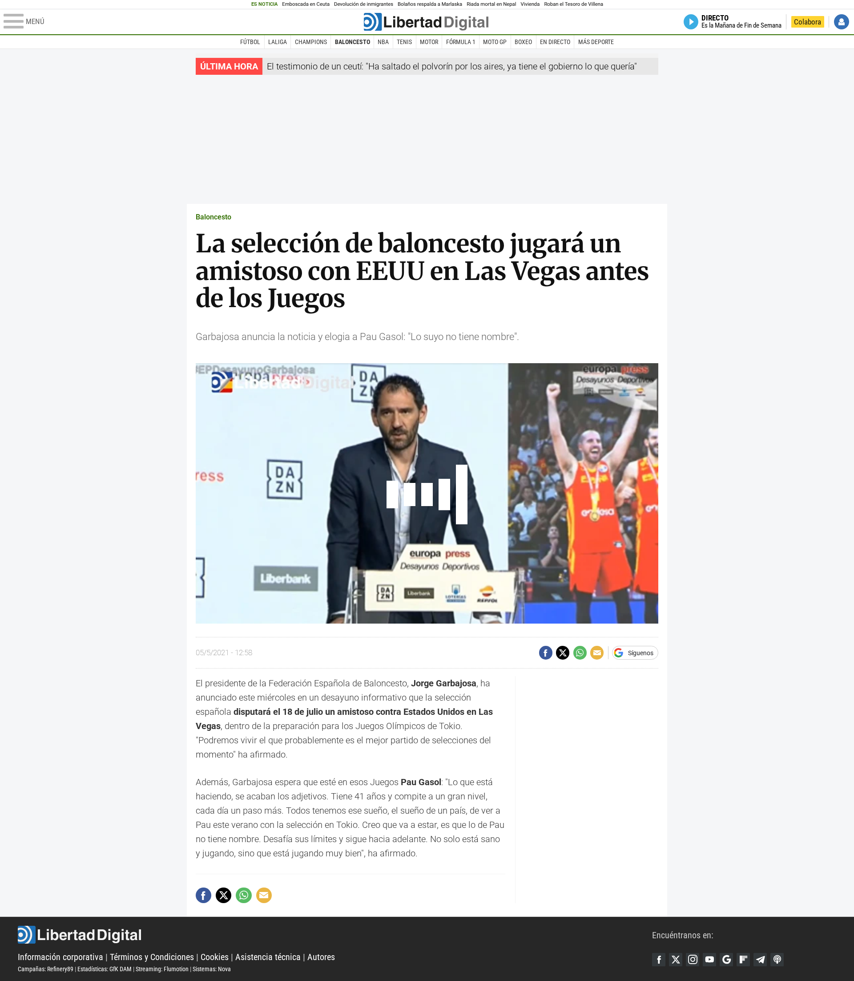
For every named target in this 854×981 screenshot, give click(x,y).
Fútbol (250, 41)
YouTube (709, 959)
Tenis (404, 41)
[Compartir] (545, 652)
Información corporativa (60, 957)
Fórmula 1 (460, 41)
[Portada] (426, 22)
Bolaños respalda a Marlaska (430, 4)
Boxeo (523, 41)
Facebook (658, 959)
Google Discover (726, 959)
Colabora (807, 21)
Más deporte (596, 41)
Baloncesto (352, 41)
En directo (555, 41)
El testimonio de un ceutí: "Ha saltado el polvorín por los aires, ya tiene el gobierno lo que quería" (452, 66)
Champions (311, 41)
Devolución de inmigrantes (363, 4)
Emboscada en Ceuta (306, 4)
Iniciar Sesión (841, 21)
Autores (321, 957)
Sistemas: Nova (212, 969)
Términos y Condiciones (152, 957)
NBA (383, 41)
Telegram (760, 959)
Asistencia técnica (268, 957)
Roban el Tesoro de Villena (573, 4)
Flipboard (743, 959)
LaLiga (277, 41)
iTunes (777, 959)
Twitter (675, 959)
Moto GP (495, 41)
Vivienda (530, 4)
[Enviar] (580, 652)
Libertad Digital (335, 935)
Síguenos (640, 653)
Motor (429, 41)
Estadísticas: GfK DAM (104, 969)
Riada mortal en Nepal (491, 4)
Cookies (215, 957)
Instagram (692, 959)
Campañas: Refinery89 (45, 969)
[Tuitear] (562, 652)
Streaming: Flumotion (162, 969)
